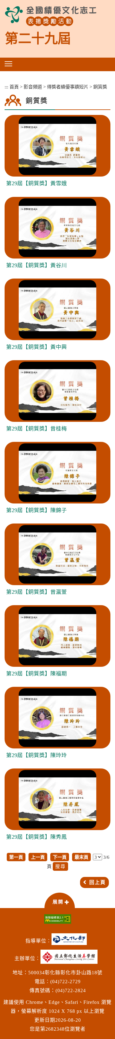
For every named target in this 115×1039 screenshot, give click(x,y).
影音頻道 (33, 86)
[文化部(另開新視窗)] (71, 941)
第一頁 (16, 857)
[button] (8, 63)
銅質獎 (100, 86)
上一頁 (38, 857)
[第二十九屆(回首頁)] (50, 16)
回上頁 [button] (97, 882)
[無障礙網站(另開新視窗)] (57, 919)
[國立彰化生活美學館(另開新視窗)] (70, 959)
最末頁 (81, 857)
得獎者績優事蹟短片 (67, 86)
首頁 (14, 86)
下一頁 (60, 857)
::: (6, 86)
